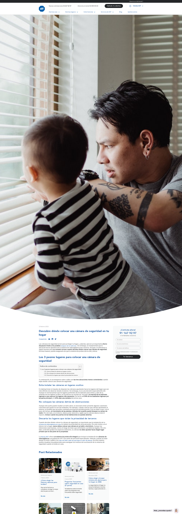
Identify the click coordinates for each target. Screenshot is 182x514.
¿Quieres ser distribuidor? (136, 1)
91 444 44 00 (93, 6)
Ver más (43, 496)
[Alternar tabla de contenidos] (79, 366)
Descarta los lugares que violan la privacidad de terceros (62, 375)
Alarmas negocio (70, 12)
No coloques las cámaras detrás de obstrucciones (60, 373)
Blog (120, 12)
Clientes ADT (137, 6)
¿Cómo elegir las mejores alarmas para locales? (49, 482)
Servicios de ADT (106, 12)
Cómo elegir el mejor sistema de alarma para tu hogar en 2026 (97, 480)
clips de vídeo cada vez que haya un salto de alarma (75, 440)
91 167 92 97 (67, 6)
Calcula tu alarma (114, 6)
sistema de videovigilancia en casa (50, 424)
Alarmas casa (53, 12)
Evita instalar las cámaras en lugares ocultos (59, 371)
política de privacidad (125, 351)
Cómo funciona (88, 12)
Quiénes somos (132, 12)
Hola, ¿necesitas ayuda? (163, 510)
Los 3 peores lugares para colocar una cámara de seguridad (61, 369)
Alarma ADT (45, 436)
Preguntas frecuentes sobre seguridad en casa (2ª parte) (74, 483)
